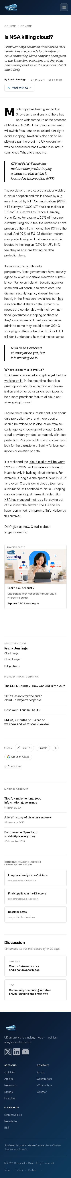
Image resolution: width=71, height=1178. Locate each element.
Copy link (26, 747)
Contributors (44, 1079)
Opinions (10, 26)
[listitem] (8, 1051)
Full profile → (12, 665)
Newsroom (10, 1085)
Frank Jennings (16, 648)
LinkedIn (42, 747)
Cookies (32, 1170)
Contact (42, 1092)
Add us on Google (20, 756)
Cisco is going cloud (33, 483)
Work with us (44, 1085)
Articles (8, 1079)
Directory (9, 1098)
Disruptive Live (13, 1115)
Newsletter (11, 1121)
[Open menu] (64, 7)
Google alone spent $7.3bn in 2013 (41, 478)
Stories (8, 1092)
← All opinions (12, 766)
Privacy (19, 1170)
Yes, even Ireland (25, 282)
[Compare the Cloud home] (11, 7)
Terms (7, 1170)
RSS (6, 1127)
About (40, 1072)
